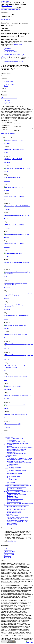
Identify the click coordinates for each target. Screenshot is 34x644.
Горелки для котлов (12, 515)
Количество (4, 91)
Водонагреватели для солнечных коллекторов (20, 447)
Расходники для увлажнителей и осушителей (20, 503)
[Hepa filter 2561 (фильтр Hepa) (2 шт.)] (15, 325)
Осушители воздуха (12, 500)
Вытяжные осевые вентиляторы (16, 509)
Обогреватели (8, 456)
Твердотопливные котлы (14, 518)
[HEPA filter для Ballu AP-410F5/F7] (14, 187)
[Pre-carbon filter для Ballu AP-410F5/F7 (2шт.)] (17, 215)
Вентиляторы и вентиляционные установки (16, 505)
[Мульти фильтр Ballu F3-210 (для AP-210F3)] (17, 262)
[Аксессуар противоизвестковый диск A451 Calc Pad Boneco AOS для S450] (18, 295)
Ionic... (5, 370)
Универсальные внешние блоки (16, 441)
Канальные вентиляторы (14, 508)
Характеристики (8, 102)
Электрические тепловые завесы (16, 487)
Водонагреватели (9, 444)
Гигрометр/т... (7, 417)
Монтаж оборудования (10, 51)
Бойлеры (9, 446)
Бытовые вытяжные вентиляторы (16, 506)
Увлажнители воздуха (13, 493)
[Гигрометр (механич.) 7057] (12, 424)
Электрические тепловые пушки (16, 470)
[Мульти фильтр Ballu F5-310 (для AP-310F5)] (17, 168)
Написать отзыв (8, 81)
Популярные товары (9, 551)
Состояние (4, 76)
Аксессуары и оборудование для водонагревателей (16, 454)
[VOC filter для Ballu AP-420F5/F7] (14, 225)
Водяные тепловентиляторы (15, 490)
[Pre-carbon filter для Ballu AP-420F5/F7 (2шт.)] (17, 234)
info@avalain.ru (12, 541)
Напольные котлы (12, 523)
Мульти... (6, 171)
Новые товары (8, 550)
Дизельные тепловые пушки (15, 471)
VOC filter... (6, 199)
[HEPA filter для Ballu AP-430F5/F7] (14, 149)
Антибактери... (7, 276)
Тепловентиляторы (12, 464)
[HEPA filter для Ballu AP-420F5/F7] (14, 140)
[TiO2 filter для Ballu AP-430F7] (13, 159)
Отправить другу (9, 84)
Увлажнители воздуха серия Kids (16, 494)
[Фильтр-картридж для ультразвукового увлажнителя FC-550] (18, 284)
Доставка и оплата (9, 50)
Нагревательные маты (13, 476)
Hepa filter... (7, 328)
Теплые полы (7, 474)
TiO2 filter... (7, 162)
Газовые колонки (12, 452)
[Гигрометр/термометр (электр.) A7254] (15, 414)
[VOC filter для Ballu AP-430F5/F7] (14, 196)
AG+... (5, 380)
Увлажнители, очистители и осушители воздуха (17, 491)
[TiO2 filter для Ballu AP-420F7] (13, 253)
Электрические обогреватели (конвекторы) (19, 458)
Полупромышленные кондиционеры (17, 443)
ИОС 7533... (7, 399)
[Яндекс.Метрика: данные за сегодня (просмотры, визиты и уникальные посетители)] (29, 641)
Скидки (6, 548)
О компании (7, 48)
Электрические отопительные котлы (17, 520)
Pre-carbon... (7, 209)
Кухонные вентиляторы (14, 512)
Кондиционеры (8, 437)
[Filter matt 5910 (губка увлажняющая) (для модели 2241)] (18, 345)
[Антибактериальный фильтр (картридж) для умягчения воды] (18, 273)
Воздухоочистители (12, 497)
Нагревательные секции (14, 478)
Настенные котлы (12, 524)
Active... (6, 319)
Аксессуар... (7, 298)
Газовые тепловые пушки (14, 473)
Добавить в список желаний (9, 98)
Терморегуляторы (12, 479)
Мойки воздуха (11, 496)
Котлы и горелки (9, 514)
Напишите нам (5, 1)
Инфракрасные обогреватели (15, 461)
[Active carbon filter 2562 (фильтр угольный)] (16, 315)
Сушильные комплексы (14, 502)
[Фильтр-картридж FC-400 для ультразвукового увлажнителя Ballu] (18, 306)
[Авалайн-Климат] (6, 6)
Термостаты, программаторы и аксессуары (19, 462)
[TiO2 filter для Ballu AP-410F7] (13, 177)
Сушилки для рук (12, 482)
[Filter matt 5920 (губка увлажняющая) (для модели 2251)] (18, 356)
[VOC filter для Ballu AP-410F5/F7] (14, 243)
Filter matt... (7, 337)
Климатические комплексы (15, 499)
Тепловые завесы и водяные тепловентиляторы (17, 485)
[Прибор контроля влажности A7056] (15, 405)
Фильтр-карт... (7, 287)
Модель (3, 73)
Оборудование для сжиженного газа (17, 517)
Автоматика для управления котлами (17, 521)
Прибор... (6, 408)
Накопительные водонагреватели (16, 449)
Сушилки (6, 481)
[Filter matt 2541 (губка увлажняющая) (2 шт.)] (17, 334)
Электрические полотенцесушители (17, 484)
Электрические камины (14, 467)
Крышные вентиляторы (14, 511)
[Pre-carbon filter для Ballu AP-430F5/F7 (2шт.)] (17, 206)
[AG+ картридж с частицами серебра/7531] (16, 376)
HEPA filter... (7, 143)
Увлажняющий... (8, 389)
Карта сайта (7, 557)
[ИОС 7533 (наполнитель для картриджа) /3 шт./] (18, 395)
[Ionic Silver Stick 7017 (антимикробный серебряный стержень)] (18, 367)
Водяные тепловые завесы (14, 488)
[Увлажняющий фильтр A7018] (13, 386)
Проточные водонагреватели (15, 450)
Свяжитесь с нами (9, 553)
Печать (6, 86)
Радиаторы (10, 465)
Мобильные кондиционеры (15, 438)
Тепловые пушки (9, 468)
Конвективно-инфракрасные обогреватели (19, 459)
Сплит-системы (11, 440)
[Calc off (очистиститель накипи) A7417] (15, 61)
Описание (7, 100)
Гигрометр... (7, 427)
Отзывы (6, 103)
